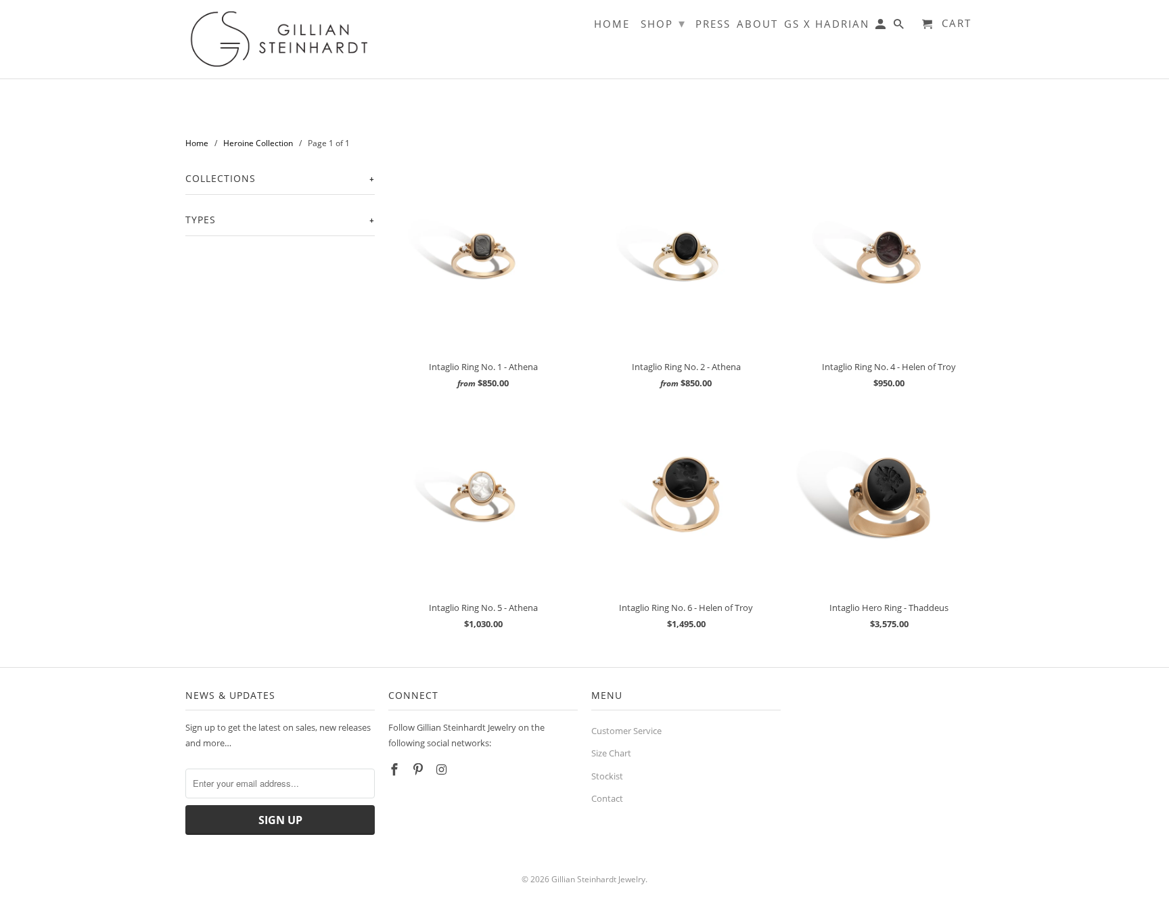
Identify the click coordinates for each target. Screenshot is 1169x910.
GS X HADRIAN (826, 24)
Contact (607, 798)
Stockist (607, 776)
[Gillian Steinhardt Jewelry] (280, 39)
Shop (663, 23)
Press (713, 24)
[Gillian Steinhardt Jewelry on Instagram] (443, 769)
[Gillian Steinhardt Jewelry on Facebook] (395, 769)
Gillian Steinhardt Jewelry (598, 879)
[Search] (900, 26)
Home (612, 24)
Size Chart (611, 753)
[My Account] (881, 26)
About (757, 24)
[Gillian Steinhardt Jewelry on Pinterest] (419, 769)
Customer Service (626, 731)
